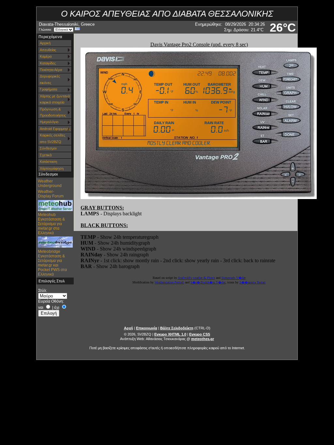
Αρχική (45, 43)
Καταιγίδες (48, 63)
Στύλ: (42, 290)
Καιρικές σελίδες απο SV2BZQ (52, 138)
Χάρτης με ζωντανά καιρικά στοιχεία (55, 99)
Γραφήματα (48, 89)
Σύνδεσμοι (48, 148)
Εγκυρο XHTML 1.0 (170, 334)
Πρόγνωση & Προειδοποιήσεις (53, 112)
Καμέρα (46, 56)
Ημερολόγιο (49, 122)
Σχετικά (46, 155)
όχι (56, 307)
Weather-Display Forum (51, 193)
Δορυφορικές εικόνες (50, 79)
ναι (40, 307)
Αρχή (128, 328)
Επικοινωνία (146, 328)
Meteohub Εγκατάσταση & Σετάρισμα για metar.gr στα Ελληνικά (51, 223)
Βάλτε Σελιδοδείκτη (176, 328)
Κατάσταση (48, 162)
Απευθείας (48, 50)
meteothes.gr (202, 339)
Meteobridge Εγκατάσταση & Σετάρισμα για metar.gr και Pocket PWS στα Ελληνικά (52, 263)
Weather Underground (50, 183)
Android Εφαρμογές (55, 129)
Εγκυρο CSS (199, 334)
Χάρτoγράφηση (52, 168)
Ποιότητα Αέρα (51, 70)
